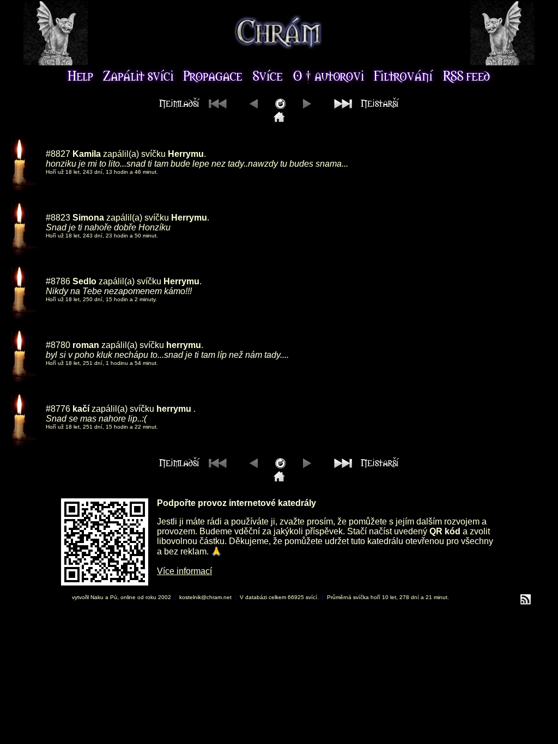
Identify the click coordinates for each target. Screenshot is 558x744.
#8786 (58, 281)
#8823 (58, 217)
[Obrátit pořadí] (280, 106)
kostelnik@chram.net (205, 597)
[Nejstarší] (364, 106)
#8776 (58, 408)
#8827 (58, 153)
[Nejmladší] (279, 119)
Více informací (184, 571)
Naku (97, 597)
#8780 (58, 345)
